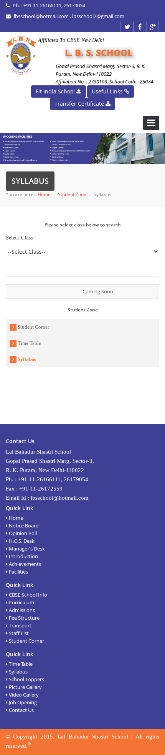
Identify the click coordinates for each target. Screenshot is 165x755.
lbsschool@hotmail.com (41, 16)
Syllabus (26, 359)
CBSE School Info (27, 594)
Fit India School (56, 91)
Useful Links (108, 91)
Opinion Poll (22, 533)
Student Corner (32, 327)
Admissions (21, 610)
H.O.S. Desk (21, 540)
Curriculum (21, 602)
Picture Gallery (25, 686)
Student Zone (72, 194)
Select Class (19, 238)
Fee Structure (24, 617)
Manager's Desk (26, 548)
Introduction (23, 556)
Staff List (18, 633)
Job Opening (22, 702)
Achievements (24, 563)
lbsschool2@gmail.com (98, 16)
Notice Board (23, 525)
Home (44, 194)
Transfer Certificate (80, 103)
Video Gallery (23, 694)
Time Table (28, 343)
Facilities (18, 571)
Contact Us (21, 710)
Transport (19, 625)
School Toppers (26, 679)
